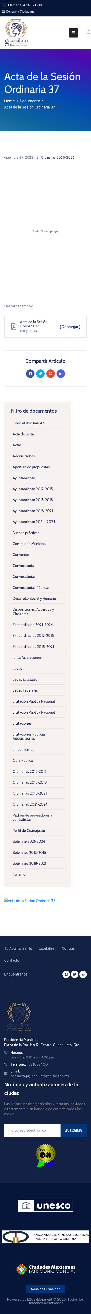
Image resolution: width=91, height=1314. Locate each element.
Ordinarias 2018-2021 (30, 793)
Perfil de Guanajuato (29, 830)
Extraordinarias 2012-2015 (33, 635)
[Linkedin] (61, 373)
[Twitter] (40, 373)
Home (9, 101)
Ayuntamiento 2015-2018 (33, 500)
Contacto (11, 960)
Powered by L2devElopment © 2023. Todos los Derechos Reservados (45, 1301)
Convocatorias (24, 576)
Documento (30, 101)
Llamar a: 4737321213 (25, 5)
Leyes (17, 668)
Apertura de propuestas (31, 467)
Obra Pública (23, 760)
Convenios (21, 554)
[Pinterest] (50, 373)
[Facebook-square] (66, 974)
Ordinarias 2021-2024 (30, 804)
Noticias (68, 948)
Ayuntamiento (24, 478)
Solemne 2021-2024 (29, 841)
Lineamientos (23, 749)
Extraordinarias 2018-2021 (33, 647)
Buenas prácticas (26, 533)
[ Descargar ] (70, 326)
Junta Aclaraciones (27, 657)
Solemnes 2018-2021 (29, 863)
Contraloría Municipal (30, 544)
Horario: (17, 1052)
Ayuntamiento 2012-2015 (33, 489)
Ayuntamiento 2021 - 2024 (34, 522)
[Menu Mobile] (73, 33)
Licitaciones (22, 723)
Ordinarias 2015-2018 (30, 782)
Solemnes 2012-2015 (29, 852)
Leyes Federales (25, 690)
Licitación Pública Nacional (34, 701)
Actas (17, 445)
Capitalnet (47, 948)
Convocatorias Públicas (31, 587)
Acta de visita (23, 434)
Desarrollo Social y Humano (34, 598)
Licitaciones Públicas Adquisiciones (29, 736)
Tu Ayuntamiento (18, 948)
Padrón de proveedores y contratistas (32, 817)
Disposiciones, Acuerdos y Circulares (33, 611)
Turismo (19, 874)
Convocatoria (23, 566)
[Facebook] (30, 373)
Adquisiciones (24, 456)
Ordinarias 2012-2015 (30, 771)
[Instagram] (83, 974)
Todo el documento (29, 423)
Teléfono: (29, 1064)
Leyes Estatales (25, 679)
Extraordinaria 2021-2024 (33, 625)
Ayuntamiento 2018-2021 (33, 511)
